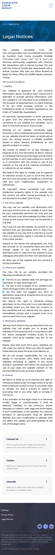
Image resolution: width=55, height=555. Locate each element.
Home (5, 24)
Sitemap (5, 510)
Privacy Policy (7, 515)
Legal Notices (14, 24)
